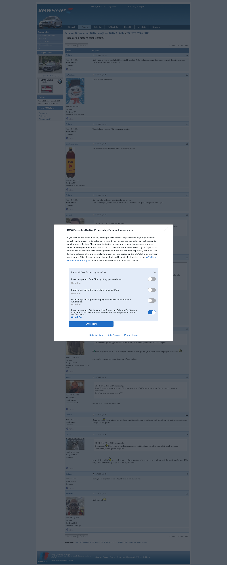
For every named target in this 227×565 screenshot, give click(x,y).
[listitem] (113, 272)
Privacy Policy (131, 335)
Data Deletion (96, 335)
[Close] (167, 230)
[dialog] (113, 282)
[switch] (152, 279)
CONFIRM (91, 324)
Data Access (113, 335)
